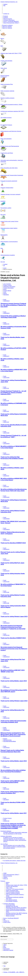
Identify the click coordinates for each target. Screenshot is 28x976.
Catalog (5, 4)
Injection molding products (13, 893)
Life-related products (11, 900)
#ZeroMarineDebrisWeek (9, 741)
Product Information (8, 288)
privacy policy (7, 922)
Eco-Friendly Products (11, 901)
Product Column (7, 285)
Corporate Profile (10, 905)
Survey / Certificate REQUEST (11, 21)
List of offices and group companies (15, 909)
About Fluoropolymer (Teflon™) (11, 22)
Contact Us (6, 13)
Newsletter (6, 294)
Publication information (9, 286)
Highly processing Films (12, 890)
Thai (4, 966)
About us (5, 878)
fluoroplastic (6, 948)
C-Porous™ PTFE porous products (14, 889)
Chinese (14, 972)
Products (5, 16)
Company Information (8, 20)
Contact (5, 264)
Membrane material (8, 950)
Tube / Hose (9, 887)
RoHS (4, 947)
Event (4, 292)
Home (4, 268)
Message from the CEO (12, 906)
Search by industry (7, 26)
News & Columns (7, 18)
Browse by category (7, 25)
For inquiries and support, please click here (14, 860)
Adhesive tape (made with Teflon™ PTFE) (16, 885)
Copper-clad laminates (12, 886)
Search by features (7, 28)
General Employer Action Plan (13, 914)
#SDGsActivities (7, 740)
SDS (4, 946)
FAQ (4, 5)
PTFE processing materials (13, 891)
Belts (7, 883)
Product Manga (7, 290)
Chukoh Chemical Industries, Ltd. (9, 1)
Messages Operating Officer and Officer (16, 907)
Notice (5, 293)
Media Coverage (10, 915)
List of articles (7, 284)
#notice (5, 738)
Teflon (4, 944)
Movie (4, 289)
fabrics (8, 882)
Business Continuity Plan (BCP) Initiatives (16, 913)
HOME (5, 873)
